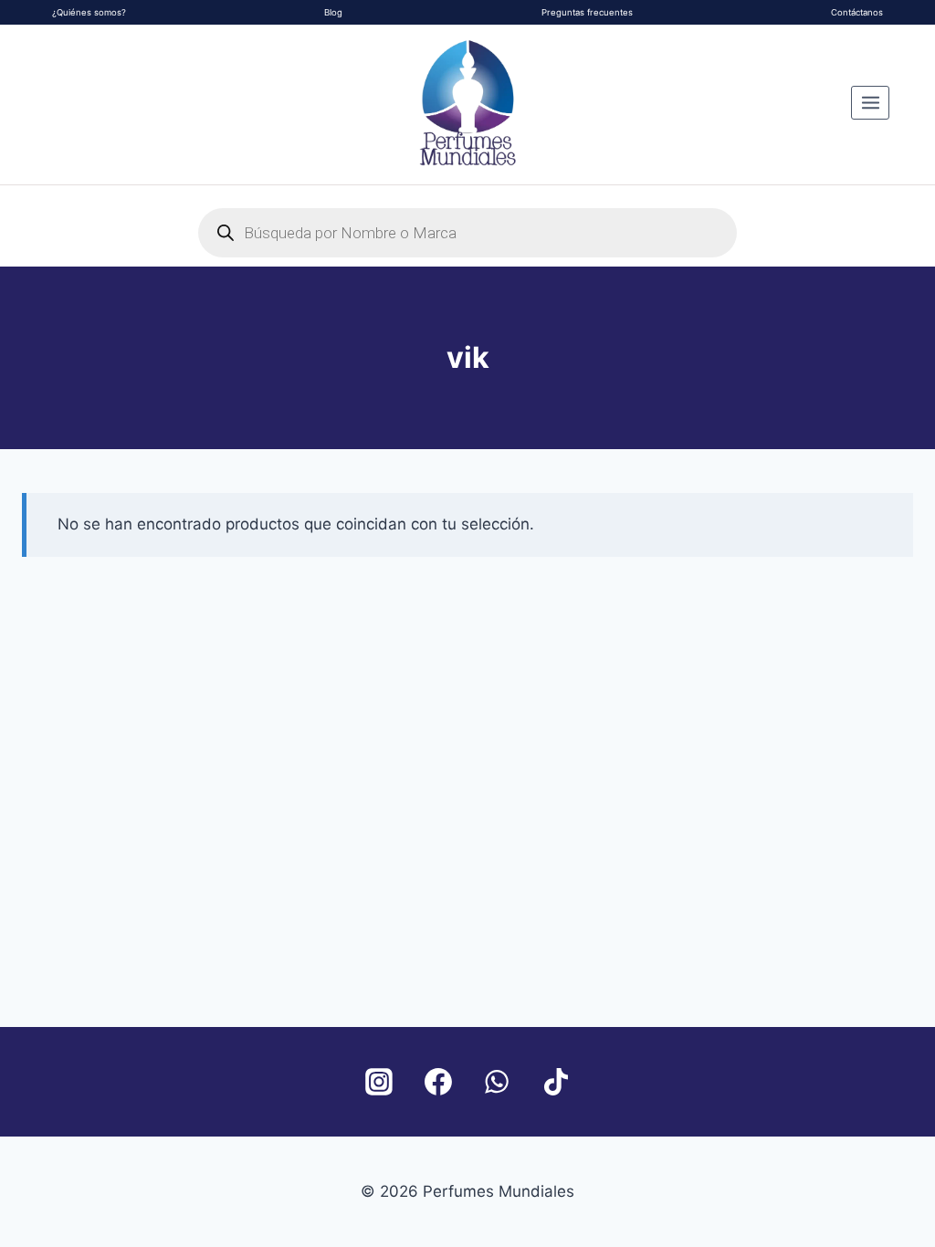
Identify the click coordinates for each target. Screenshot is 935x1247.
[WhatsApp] (496, 1081)
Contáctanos (857, 12)
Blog (333, 12)
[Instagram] (379, 1081)
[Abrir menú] (870, 102)
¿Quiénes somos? (89, 12)
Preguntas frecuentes (587, 12)
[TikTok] (556, 1081)
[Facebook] (438, 1081)
